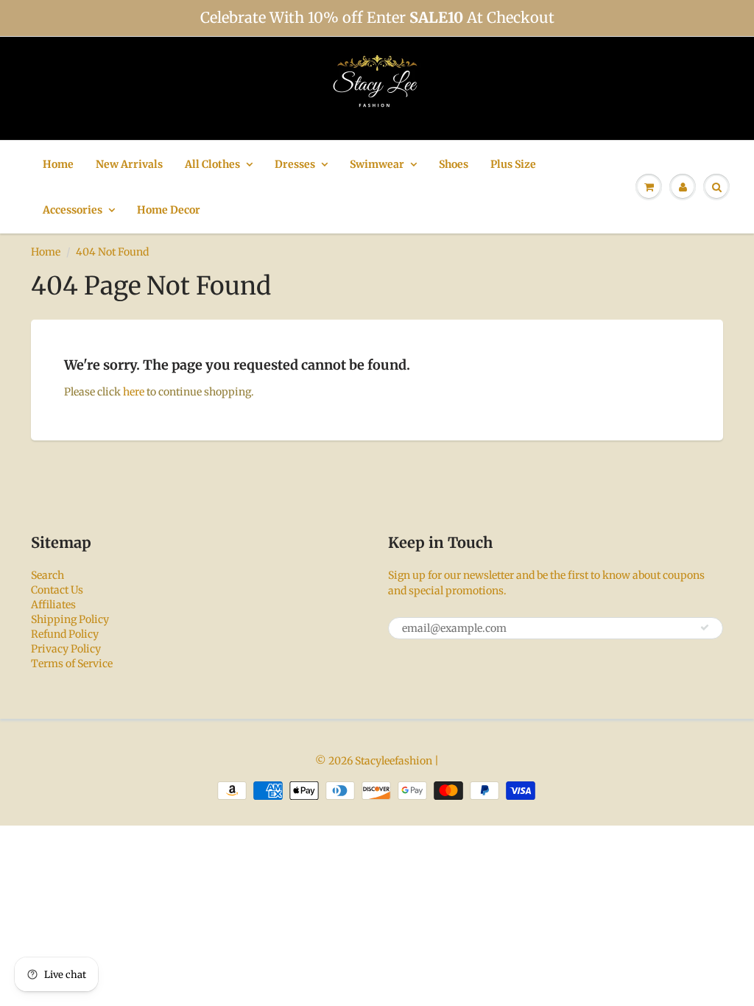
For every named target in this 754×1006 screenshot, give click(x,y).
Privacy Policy (66, 648)
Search (47, 575)
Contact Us (57, 590)
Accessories (72, 210)
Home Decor (168, 210)
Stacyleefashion (393, 760)
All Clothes (212, 164)
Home (58, 164)
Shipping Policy (70, 619)
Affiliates (53, 604)
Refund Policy (65, 634)
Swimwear (377, 164)
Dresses (295, 164)
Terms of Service (72, 663)
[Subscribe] (705, 627)
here (133, 391)
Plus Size (513, 164)
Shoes (453, 164)
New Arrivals (129, 164)
